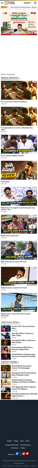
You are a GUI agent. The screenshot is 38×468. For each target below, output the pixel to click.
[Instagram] (23, 453)
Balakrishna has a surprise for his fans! (14, 288)
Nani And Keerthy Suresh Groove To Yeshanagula (21, 367)
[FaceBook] (17, 453)
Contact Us (33, 465)
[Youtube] (27, 453)
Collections (15, 448)
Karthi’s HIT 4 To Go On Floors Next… (23, 327)
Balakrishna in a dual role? (10, 235)
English (27, 3)
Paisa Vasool (5, 182)
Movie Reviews (25, 445)
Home (3, 74)
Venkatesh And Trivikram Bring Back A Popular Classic (24, 374)
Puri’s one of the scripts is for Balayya (14, 102)
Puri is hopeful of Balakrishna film (12, 155)
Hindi (27, 441)
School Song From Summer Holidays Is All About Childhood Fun (24, 382)
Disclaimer (26, 465)
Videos (22, 448)
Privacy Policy (18, 465)
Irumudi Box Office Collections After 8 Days (23, 341)
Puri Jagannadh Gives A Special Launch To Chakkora (24, 388)
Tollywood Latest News (18, 460)
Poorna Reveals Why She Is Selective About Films (22, 348)
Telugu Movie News (12, 445)
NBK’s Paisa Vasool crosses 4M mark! (14, 262)
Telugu (16, 441)
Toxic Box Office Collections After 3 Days (22, 334)
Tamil (22, 441)
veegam (22, 463)
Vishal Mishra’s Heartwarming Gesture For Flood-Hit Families (23, 355)
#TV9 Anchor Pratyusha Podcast (20, 7)
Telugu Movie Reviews (30, 460)
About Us (10, 465)
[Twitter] (20, 453)
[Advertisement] (19, 54)
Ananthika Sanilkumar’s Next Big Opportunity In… (24, 395)
